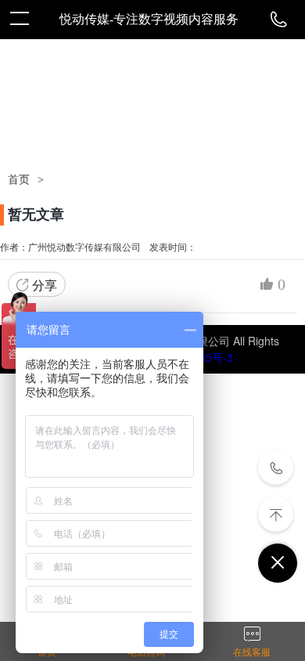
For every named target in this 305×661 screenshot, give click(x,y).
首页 (19, 180)
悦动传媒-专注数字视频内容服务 (149, 19)
